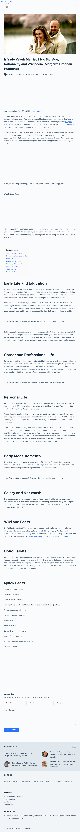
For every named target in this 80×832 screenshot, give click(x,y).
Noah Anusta (37, 111)
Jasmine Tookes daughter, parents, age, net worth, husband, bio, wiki (62, 754)
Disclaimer (8, 802)
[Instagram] (11, 775)
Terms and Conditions (54, 782)
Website (58, 703)
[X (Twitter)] (8, 775)
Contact (16, 782)
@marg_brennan (34, 536)
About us (7, 782)
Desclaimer (26, 782)
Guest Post (68, 782)
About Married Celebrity (13, 796)
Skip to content (6, 1)
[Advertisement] (40, 94)
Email (32, 703)
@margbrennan (63, 536)
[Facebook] (5, 775)
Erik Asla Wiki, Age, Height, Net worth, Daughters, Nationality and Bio (18, 754)
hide (16, 250)
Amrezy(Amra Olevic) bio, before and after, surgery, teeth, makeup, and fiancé (62, 764)
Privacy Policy (38, 782)
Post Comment (11, 730)
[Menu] (75, 5)
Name (8, 703)
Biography (36, 74)
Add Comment (11, 710)
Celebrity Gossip (47, 74)
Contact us (8, 805)
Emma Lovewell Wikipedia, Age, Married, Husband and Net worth (24, 764)
